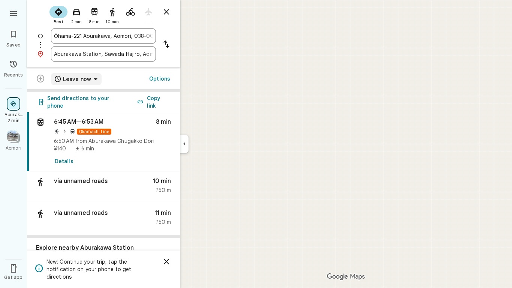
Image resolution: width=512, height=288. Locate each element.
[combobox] (103, 36)
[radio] (58, 14)
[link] (103, 141)
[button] (103, 187)
